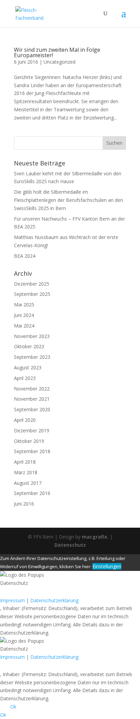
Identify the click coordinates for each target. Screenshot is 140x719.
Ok (13, 706)
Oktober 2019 (29, 441)
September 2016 (32, 493)
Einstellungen (106, 566)
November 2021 (32, 399)
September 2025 (32, 294)
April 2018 (25, 462)
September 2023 (32, 357)
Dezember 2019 (31, 430)
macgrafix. (95, 536)
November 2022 (32, 388)
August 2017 (27, 483)
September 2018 (32, 451)
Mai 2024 (24, 325)
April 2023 (25, 378)
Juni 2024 (24, 315)
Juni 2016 (24, 503)
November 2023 (32, 336)
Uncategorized (59, 62)
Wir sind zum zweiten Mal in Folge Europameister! (57, 52)
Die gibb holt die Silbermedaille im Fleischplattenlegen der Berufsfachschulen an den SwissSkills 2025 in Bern (68, 200)
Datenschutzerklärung (54, 600)
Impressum (12, 600)
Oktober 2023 (29, 346)
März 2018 (25, 472)
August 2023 (27, 367)
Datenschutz (70, 545)
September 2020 (32, 409)
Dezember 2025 (31, 284)
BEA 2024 (24, 256)
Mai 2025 (24, 304)
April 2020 (25, 420)
